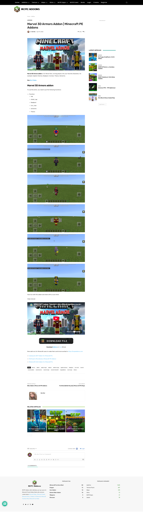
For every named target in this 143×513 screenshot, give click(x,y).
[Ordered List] (44, 460)
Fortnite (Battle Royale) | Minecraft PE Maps (72, 385)
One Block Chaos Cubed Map (106, 98)
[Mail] (25, 504)
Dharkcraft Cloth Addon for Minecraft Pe (41, 362)
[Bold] (35, 460)
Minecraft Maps (32, 494)
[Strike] (42, 460)
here (60, 347)
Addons (54, 347)
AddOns (33, 16)
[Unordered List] (46, 460)
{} (55, 459)
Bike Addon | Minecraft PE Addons (37, 385)
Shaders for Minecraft (35, 496)
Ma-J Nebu (33, 80)
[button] (126, 2)
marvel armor (39, 369)
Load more (101, 104)
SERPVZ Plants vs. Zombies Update (56, 429)
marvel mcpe (46, 369)
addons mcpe (56, 367)
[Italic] (37, 460)
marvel (81, 367)
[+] (58, 459)
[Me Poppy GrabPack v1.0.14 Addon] (36, 421)
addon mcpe (44, 367)
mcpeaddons (63, 369)
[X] (30, 504)
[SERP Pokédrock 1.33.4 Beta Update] (75, 421)
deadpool (71, 367)
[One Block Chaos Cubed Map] (93, 97)
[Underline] (39, 460)
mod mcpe (69, 369)
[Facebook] (23, 504)
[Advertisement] (74, 9)
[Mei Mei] (28, 32)
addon (38, 367)
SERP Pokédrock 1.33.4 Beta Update (75, 429)
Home (28, 16)
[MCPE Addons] (27, 9)
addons (49, 367)
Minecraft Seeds (41, 494)
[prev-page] (28, 435)
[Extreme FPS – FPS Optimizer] (93, 87)
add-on (33, 367)
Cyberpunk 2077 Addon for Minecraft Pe (40, 356)
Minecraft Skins (26, 496)
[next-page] (31, 435)
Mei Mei (33, 31)
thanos (75, 369)
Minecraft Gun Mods (34, 498)
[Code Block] (51, 460)
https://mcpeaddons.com (75, 351)
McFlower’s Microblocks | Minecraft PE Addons (42, 359)
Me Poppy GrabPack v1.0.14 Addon (37, 429)
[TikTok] (28, 504)
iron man (77, 367)
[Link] (53, 460)
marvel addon (31, 369)
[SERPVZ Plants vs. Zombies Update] (56, 421)
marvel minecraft (54, 369)
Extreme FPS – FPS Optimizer (107, 88)
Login (83, 448)
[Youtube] (32, 504)
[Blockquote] (49, 460)
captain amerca (64, 367)
